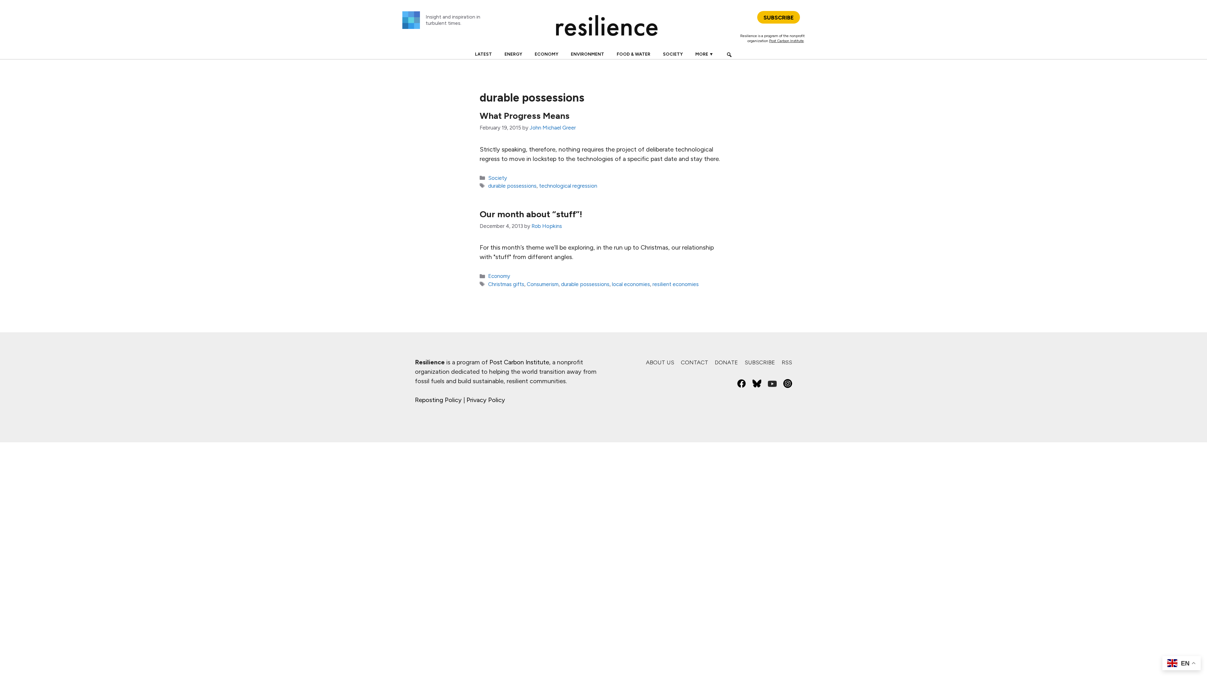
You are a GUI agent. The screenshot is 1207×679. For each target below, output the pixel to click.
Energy (513, 54)
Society (673, 54)
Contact (694, 362)
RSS (787, 362)
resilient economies (676, 284)
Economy (546, 54)
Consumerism (543, 284)
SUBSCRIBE (778, 17)
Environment (587, 54)
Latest (483, 54)
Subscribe (760, 362)
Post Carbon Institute (786, 41)
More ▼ (704, 54)
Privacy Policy (485, 400)
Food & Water (633, 54)
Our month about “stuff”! (531, 214)
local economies (631, 284)
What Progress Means (525, 115)
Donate (726, 362)
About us (660, 362)
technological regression (568, 186)
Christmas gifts (506, 284)
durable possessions (512, 186)
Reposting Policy (438, 400)
